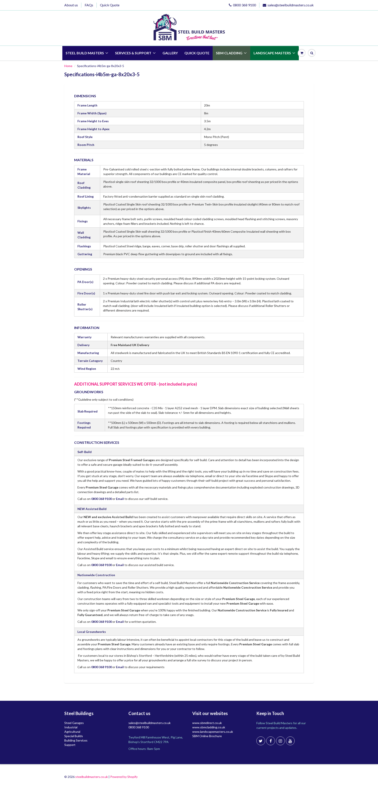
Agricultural (72, 731)
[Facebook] (270, 740)
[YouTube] (290, 740)
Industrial (70, 727)
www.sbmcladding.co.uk (208, 727)
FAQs (89, 5)
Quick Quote (109, 5)
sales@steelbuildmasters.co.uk (291, 5)
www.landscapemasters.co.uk (212, 731)
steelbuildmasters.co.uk (91, 777)
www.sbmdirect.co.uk (207, 723)
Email (120, 499)
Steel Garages (74, 723)
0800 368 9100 (244, 5)
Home (68, 66)
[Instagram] (280, 740)
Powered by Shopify (124, 777)
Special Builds (73, 736)
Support (69, 745)
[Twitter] (260, 740)
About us (71, 5)
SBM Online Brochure (207, 736)
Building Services (76, 740)
